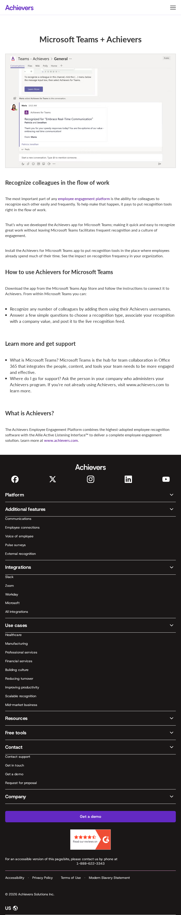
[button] (90, 495)
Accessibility (14, 878)
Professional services (21, 652)
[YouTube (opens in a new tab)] (166, 479)
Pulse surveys (15, 545)
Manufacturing (16, 643)
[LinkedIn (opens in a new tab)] (128, 479)
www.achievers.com (61, 440)
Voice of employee (19, 536)
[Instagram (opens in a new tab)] (90, 479)
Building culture (17, 670)
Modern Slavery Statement (109, 878)
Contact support (17, 756)
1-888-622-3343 (90, 863)
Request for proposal (21, 783)
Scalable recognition (20, 696)
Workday (11, 594)
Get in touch (14, 765)
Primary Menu (173, 7)
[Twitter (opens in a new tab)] (52, 479)
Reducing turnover (19, 678)
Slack (9, 577)
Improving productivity (22, 687)
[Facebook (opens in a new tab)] (15, 479)
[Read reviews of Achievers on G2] (90, 839)
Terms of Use (71, 878)
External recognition (20, 554)
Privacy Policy (42, 878)
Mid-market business (21, 705)
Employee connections (22, 527)
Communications (18, 519)
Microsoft (12, 603)
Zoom (9, 585)
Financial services (18, 661)
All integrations (16, 611)
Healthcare (13, 635)
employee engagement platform (84, 198)
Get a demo (14, 774)
